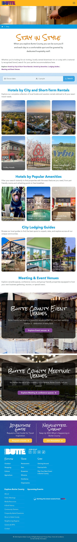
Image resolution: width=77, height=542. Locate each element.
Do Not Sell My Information (38, 539)
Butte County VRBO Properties (61, 166)
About (7, 494)
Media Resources (10, 502)
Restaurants (25, 463)
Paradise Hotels (59, 132)
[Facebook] (30, 452)
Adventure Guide (20, 427)
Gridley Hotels (8, 167)
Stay (40, 459)
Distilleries (24, 479)
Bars (22, 467)
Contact (7, 529)
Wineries (24, 475)
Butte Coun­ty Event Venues (38, 310)
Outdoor (8, 463)
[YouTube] (39, 452)
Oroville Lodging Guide (37, 269)
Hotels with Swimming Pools (37, 217)
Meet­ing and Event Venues (11, 69)
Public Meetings (10, 498)
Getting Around (43, 463)
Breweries (24, 471)
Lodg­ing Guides (53, 66)
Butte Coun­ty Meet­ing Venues (38, 373)
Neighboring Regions (12, 521)
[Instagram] (34, 452)
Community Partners (11, 509)
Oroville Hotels (34, 132)
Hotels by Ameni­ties (40, 66)
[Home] (2, 26)
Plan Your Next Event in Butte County (45, 472)
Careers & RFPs (10, 525)
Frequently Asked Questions (14, 513)
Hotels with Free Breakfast (60, 217)
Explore (9, 459)
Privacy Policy (47, 537)
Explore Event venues (37, 330)
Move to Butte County (12, 517)
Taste (23, 459)
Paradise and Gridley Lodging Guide (61, 268)
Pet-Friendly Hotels (10, 218)
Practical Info (42, 467)
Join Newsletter (53, 441)
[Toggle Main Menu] (74, 3)
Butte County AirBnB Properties (36, 166)
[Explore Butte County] (8, 3)
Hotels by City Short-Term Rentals (20, 66)
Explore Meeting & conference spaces (37, 393)
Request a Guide (19, 441)
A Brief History (9, 505)
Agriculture (8, 475)
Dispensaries (25, 483)
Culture (7, 471)
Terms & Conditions (58, 537)
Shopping (8, 467)
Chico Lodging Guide (11, 269)
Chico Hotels (8, 132)
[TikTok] (43, 452)
